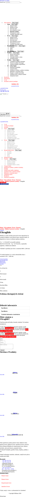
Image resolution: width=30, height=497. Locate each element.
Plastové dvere (5, 479)
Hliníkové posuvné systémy (12, 181)
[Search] (20, 2)
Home (1, 180)
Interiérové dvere (6, 486)
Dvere (13, 180)
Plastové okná (5, 475)
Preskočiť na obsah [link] (4, 0)
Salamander (15, 434)
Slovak (4, 94)
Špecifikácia (4, 308)
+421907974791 (4, 88)
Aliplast (2, 230)
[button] (15, 308)
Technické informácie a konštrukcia (10, 314)
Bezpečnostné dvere (6, 483)
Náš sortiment (7, 180)
